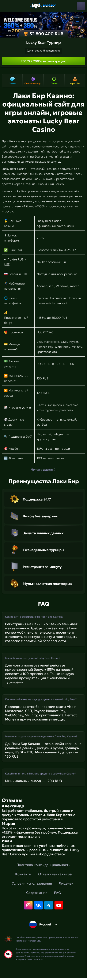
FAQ (57, 892)
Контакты (23, 874)
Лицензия (67, 883)
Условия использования (32, 883)
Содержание (36, 892)
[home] (43, 5)
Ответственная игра (55, 874)
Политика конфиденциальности (43, 865)
